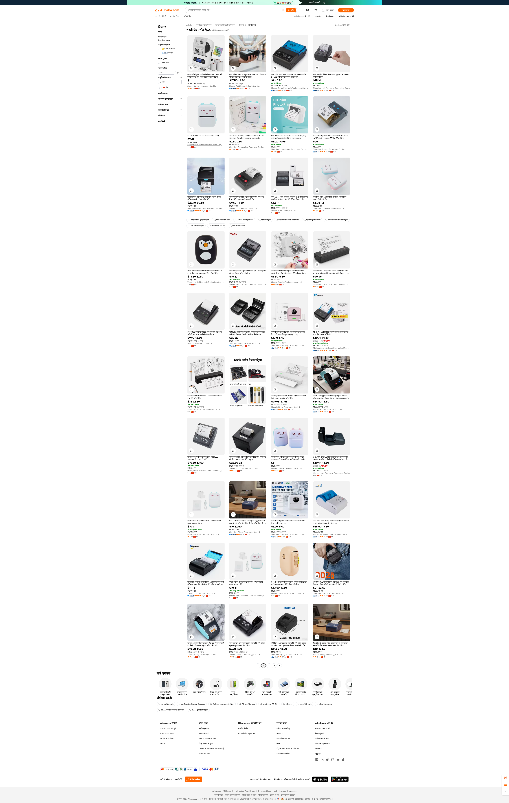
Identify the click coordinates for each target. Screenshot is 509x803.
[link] (505, 777)
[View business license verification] (278, 799)
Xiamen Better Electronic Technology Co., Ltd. (289, 88)
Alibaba (189, 25)
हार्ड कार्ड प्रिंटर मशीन (167, 704)
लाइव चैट (280, 733)
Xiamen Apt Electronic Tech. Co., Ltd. (244, 86)
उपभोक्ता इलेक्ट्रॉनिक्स (203, 25)
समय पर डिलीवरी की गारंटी (207, 738)
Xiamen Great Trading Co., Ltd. (283, 210)
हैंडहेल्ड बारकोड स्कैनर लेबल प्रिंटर (288, 220)
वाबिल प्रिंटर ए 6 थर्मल (325, 704)
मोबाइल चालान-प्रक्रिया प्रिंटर (200, 220)
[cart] (316, 10)
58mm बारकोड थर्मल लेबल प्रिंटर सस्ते (172, 710)
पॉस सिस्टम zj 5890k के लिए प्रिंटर (223, 704)
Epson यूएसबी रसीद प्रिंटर (200, 710)
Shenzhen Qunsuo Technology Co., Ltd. (329, 149)
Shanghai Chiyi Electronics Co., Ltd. (285, 407)
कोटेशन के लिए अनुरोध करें (246, 733)
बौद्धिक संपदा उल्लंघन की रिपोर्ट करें (288, 749)
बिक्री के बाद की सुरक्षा (206, 743)
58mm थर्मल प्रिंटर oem (245, 220)
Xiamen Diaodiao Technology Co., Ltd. (286, 282)
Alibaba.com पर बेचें (322, 728)
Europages (293, 791)
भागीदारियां (318, 749)
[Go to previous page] (258, 665)
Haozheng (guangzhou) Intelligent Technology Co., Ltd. (206, 208)
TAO (275, 791)
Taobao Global (265, 791)
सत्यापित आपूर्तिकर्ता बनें (322, 743)
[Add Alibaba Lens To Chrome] (193, 779)
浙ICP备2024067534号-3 (322, 799)
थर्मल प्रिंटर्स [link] (252, 25)
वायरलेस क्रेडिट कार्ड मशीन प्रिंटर (338, 220)
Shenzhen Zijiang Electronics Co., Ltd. (244, 343)
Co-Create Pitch (167, 733)
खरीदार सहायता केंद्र (283, 728)
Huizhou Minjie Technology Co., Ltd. (202, 343)
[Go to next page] (279, 665)
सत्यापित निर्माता (243, 728)
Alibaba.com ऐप (280, 779)
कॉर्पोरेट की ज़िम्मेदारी (167, 738)
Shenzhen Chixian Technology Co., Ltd (328, 208)
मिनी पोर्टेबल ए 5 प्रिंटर (197, 226)
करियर (162, 743)
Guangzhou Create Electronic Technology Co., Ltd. (206, 145)
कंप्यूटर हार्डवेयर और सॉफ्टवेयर (225, 25)
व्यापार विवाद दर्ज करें (283, 738)
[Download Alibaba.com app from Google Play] (340, 779)
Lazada (254, 791)
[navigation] (170, 345)
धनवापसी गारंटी (204, 733)
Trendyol (282, 791)
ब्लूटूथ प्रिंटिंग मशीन (305, 704)
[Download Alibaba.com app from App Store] (320, 779)
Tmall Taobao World (241, 791)
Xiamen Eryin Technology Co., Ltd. (243, 208)
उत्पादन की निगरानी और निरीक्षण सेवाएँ (211, 749)
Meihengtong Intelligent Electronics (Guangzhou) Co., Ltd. (331, 348)
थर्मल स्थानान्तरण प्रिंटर (223, 220)
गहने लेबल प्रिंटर (266, 220)
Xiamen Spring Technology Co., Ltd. (201, 86)
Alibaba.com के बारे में (168, 723)
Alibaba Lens (171, 779)
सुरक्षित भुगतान (204, 728)
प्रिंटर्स (241, 25)
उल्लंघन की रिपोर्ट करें (283, 754)
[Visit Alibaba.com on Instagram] (332, 759)
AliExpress (216, 791)
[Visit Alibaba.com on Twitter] (327, 759)
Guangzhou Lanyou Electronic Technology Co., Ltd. (331, 284)
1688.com (227, 791)
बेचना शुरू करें (319, 733)
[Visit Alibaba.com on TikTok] (343, 759)
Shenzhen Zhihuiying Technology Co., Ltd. (288, 345)
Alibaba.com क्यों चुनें (168, 728)
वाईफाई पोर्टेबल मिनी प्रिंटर (270, 704)
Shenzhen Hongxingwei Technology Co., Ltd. (289, 149)
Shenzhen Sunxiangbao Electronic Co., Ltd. (246, 147)
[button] (283, 10)
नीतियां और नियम (204, 754)
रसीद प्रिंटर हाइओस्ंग (238, 226)
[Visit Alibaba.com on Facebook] (316, 759)
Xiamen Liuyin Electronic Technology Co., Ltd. (206, 282)
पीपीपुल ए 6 (289, 704)
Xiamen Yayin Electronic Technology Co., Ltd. (247, 284)
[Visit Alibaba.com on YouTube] (338, 759)
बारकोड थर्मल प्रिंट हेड (218, 226)
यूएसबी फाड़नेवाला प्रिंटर (313, 220)
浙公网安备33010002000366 (297, 799)
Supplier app (265, 779)
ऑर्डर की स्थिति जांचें (322, 738)
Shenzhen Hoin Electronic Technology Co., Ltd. (331, 88)
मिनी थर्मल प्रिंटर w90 (248, 704)
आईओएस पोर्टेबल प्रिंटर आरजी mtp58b (193, 704)
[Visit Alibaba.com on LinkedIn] (322, 759)
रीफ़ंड (278, 743)
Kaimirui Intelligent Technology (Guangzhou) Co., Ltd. (206, 409)
